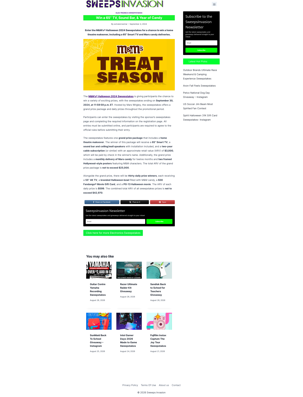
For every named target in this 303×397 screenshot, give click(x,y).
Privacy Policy (130, 385)
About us (164, 385)
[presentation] (99, 270)
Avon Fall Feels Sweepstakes (199, 85)
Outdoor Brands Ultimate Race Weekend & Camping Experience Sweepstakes (200, 74)
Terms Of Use (148, 385)
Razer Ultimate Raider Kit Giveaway (128, 288)
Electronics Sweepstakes (129, 13)
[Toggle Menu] (214, 4)
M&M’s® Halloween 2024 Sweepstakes (111, 96)
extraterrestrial (120, 24)
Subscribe (159, 221)
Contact (176, 385)
